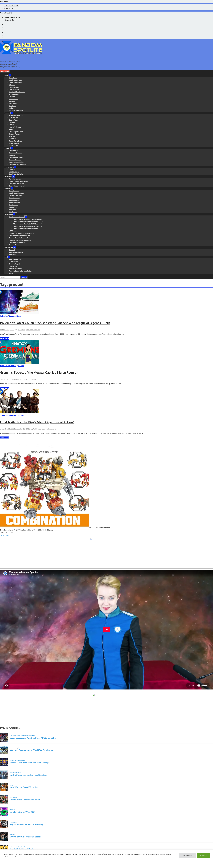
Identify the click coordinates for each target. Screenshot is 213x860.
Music (11, 129)
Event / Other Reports (17, 92)
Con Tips (12, 169)
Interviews (8, 176)
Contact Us (8, 8)
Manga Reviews (14, 200)
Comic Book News (15, 80)
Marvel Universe (15, 127)
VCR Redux (13, 231)
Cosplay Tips (13, 150)
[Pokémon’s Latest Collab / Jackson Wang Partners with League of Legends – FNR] (106, 302)
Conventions (9, 167)
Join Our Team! (14, 264)
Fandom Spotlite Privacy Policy (20, 271)
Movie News (13, 99)
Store (11, 273)
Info (5, 257)
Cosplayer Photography (17, 164)
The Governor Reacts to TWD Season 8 (27, 226)
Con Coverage (14, 89)
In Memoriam (14, 94)
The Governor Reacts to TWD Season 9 (27, 224)
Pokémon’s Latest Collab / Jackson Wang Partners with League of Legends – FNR (55, 323)
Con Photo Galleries (16, 162)
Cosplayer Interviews (16, 183)
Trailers (12, 108)
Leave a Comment (33, 329)
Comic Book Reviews (16, 193)
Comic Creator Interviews (18, 181)
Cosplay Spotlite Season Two (19, 238)
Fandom (7, 113)
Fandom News (14, 87)
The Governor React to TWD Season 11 (27, 219)
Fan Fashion (8, 247)
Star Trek (12, 136)
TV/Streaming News (16, 110)
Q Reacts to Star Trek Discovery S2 (21, 233)
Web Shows (8, 214)
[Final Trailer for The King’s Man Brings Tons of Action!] (106, 401)
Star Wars (12, 139)
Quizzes (12, 101)
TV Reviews (13, 207)
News (6, 75)
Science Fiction (14, 134)
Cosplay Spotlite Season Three (20, 240)
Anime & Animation (16, 115)
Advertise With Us (11, 6)
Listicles (12, 96)
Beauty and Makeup (16, 252)
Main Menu (5, 71)
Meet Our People (15, 259)
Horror (11, 125)
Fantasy (12, 122)
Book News (13, 78)
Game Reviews (14, 198)
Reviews (7, 188)
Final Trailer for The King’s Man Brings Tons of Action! (37, 422)
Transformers (14, 143)
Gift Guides (13, 212)
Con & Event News (15, 82)
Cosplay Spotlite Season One (19, 235)
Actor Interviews (15, 179)
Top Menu (4, 1)
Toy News (12, 106)
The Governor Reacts (16, 217)
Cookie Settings (187, 855)
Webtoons (12, 209)
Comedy (12, 155)
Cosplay (7, 148)
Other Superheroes (16, 132)
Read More (4, 338)
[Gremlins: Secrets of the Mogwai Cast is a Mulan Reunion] (106, 352)
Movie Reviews (14, 202)
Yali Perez (21, 329)
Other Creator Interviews (18, 186)
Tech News (13, 103)
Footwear (12, 254)
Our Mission (13, 262)
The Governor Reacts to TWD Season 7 (27, 228)
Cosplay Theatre (15, 160)
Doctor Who (13, 120)
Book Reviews (14, 191)
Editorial (12, 85)
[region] (106, 854)
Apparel (12, 250)
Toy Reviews (13, 205)
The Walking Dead (15, 141)
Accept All (203, 855)
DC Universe (13, 118)
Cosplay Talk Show (16, 157)
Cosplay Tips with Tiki (17, 242)
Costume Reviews (15, 153)
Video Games (14, 146)
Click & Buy (4, 535)
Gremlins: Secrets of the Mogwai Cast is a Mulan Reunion (39, 372)
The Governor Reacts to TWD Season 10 (27, 221)
